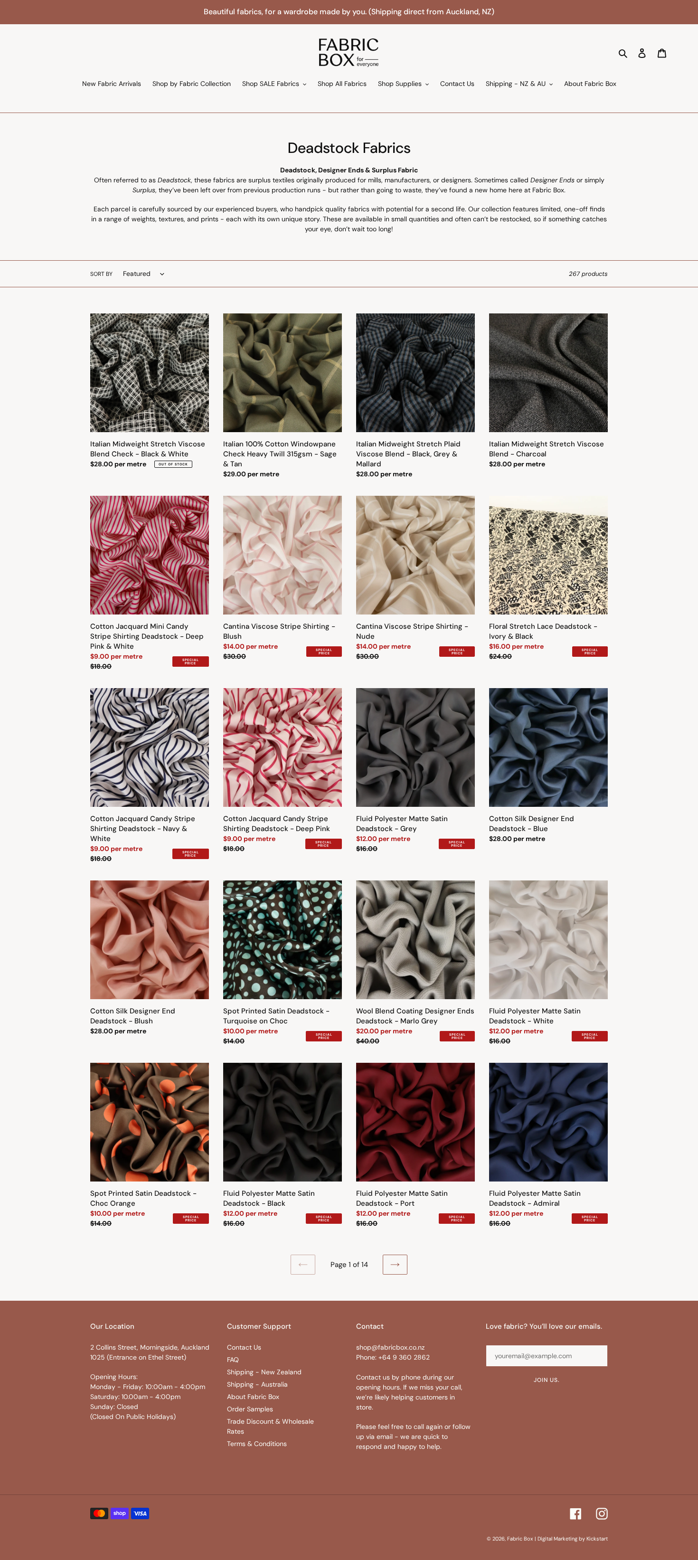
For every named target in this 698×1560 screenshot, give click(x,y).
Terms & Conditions (257, 1443)
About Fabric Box (253, 1396)
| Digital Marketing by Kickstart (571, 1538)
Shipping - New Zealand (264, 1372)
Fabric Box (520, 1538)
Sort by (101, 274)
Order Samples (250, 1409)
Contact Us (244, 1347)
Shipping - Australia (257, 1384)
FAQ (233, 1359)
